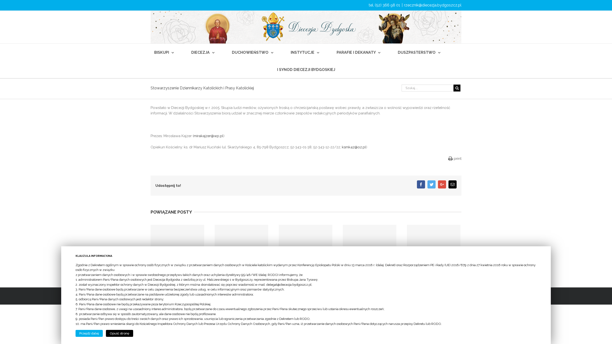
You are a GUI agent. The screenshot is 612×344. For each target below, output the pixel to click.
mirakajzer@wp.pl (208, 136)
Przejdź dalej (89, 333)
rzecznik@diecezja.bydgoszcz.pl (432, 5)
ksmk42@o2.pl (354, 147)
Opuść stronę (119, 333)
